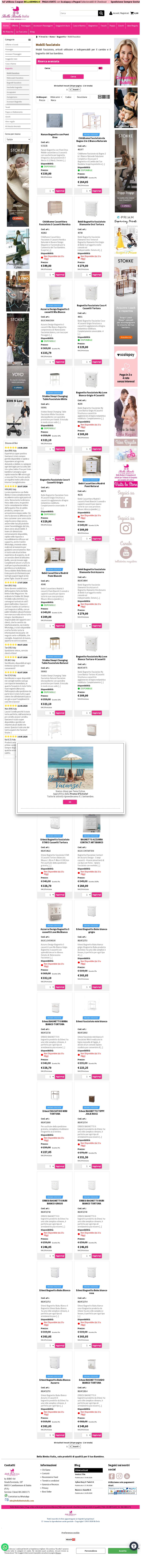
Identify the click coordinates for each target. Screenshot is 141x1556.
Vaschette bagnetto (14, 87)
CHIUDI (139, 1548)
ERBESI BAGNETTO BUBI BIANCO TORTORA (91, 1202)
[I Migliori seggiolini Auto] (126, 127)
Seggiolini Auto (63, 25)
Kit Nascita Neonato (13, 126)
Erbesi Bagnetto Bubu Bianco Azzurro (54, 1381)
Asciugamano (12, 97)
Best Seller (47, 1491)
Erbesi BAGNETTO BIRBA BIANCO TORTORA (55, 1023)
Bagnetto (93, 25)
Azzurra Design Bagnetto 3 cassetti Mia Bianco (55, 311)
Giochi (121, 25)
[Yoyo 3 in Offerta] (18, 395)
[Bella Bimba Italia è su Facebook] (126, 512)
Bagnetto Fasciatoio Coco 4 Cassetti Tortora (91, 307)
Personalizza (91, 1551)
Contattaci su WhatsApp (18, 1496)
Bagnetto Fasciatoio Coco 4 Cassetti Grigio (55, 481)
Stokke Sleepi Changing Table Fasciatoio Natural (55, 662)
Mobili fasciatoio (13, 73)
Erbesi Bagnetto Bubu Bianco (54, 1290)
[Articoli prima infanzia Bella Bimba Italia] (126, 486)
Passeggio (26, 25)
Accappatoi (11, 92)
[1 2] (87, 362)
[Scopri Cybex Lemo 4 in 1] (18, 310)
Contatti (45, 1473)
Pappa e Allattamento (14, 112)
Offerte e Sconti (11, 44)
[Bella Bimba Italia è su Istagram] (126, 537)
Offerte (15, 25)
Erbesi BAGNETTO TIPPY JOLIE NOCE (91, 1112)
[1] (87, 191)
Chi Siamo (46, 1470)
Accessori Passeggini (43, 25)
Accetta (122, 1551)
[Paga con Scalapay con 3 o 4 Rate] (126, 386)
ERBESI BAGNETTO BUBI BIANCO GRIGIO (54, 1202)
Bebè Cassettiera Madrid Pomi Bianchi (55, 574)
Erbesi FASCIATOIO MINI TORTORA (55, 1112)
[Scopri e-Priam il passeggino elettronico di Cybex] (126, 254)
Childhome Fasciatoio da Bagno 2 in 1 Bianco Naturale (91, 140)
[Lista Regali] (126, 436)
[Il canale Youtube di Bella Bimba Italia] (126, 562)
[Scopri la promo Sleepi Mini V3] (126, 343)
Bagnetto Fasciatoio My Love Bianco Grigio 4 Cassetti (91, 394)
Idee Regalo (132, 25)
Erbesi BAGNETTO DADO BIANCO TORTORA (91, 1381)
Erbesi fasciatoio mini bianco (91, 1021)
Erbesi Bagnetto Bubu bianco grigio (91, 931)
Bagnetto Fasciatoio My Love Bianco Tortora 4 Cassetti (91, 658)
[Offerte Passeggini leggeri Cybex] (18, 268)
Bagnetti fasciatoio (14, 82)
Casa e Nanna (79, 25)
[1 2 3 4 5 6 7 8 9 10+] (50, 275)
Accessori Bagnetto (14, 101)
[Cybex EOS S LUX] (18, 437)
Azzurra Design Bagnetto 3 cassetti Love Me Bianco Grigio (55, 932)
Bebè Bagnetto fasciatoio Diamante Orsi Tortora (91, 223)
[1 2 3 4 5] (50, 191)
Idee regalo (10, 121)
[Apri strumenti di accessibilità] (133, 1546)
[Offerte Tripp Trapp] (126, 211)
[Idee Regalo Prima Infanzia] (126, 461)
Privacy (58, 1553)
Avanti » (76, 90)
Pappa (112, 25)
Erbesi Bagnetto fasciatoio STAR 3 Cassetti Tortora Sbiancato (54, 842)
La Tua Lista (21, 31)
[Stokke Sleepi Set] (18, 226)
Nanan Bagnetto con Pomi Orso (55, 136)
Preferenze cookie (70, 1532)
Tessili (104, 25)
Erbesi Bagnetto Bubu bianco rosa (91, 1292)
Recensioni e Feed (50, 1477)
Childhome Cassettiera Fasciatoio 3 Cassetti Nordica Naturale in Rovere (54, 224)
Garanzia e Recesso (50, 1484)
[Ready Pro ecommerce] (70, 1540)
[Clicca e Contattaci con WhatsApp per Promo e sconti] (126, 85)
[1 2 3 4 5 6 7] (50, 539)
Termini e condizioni (50, 1480)
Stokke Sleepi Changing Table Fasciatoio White (55, 398)
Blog (32, 31)
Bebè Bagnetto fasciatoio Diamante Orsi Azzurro (91, 571)
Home (6, 25)
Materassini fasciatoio (15, 78)
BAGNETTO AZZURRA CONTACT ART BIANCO (91, 841)
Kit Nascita (8, 31)
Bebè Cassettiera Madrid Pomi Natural (91, 485)
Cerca (47, 68)
